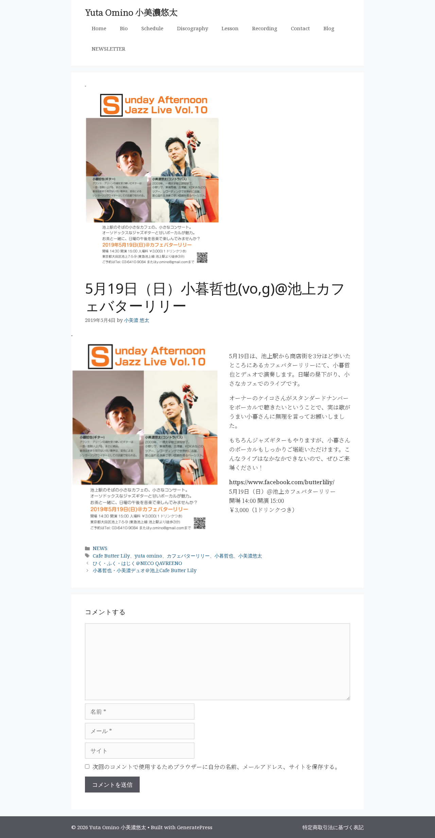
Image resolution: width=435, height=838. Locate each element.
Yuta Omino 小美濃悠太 (131, 12)
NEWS (100, 548)
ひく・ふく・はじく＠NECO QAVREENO (137, 563)
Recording (264, 28)
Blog (329, 28)
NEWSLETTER (108, 48)
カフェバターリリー (188, 555)
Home (99, 28)
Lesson (230, 28)
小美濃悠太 (250, 555)
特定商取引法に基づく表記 (333, 827)
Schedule (152, 28)
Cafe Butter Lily (111, 555)
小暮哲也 (223, 555)
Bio (124, 28)
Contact (300, 28)
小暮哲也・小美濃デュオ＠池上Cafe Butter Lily (144, 570)
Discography (192, 28)
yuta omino (148, 555)
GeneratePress (194, 827)
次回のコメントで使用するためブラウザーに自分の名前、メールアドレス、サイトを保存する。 (216, 766)
